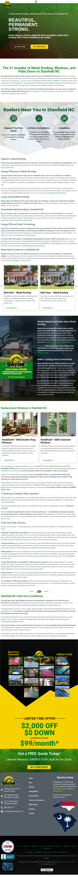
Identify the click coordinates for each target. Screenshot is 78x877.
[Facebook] (41, 840)
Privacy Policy (33, 796)
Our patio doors (24, 85)
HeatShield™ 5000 (21, 83)
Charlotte (34, 846)
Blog (30, 783)
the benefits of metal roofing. (56, 193)
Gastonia (50, 846)
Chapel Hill (26, 846)
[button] (36, 1)
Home (31, 778)
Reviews (32, 787)
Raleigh (66, 846)
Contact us (41, 346)
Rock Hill (55, 852)
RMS (53, 864)
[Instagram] (47, 840)
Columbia (29, 852)
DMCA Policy (33, 805)
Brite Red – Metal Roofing (17, 292)
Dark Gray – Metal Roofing (54, 292)
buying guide (5, 167)
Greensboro (58, 846)
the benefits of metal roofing (22, 220)
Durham (42, 846)
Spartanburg (63, 852)
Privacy (62, 862)
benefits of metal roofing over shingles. (57, 342)
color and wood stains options (45, 527)
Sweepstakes (33, 791)
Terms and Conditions (36, 800)
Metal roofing (5, 201)
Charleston (37, 852)
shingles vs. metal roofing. (22, 261)
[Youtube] (52, 840)
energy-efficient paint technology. (34, 246)
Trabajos (32, 809)
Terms (68, 862)
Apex (19, 846)
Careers (31, 813)
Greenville (46, 852)
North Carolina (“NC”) (60, 789)
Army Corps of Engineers (51, 81)
